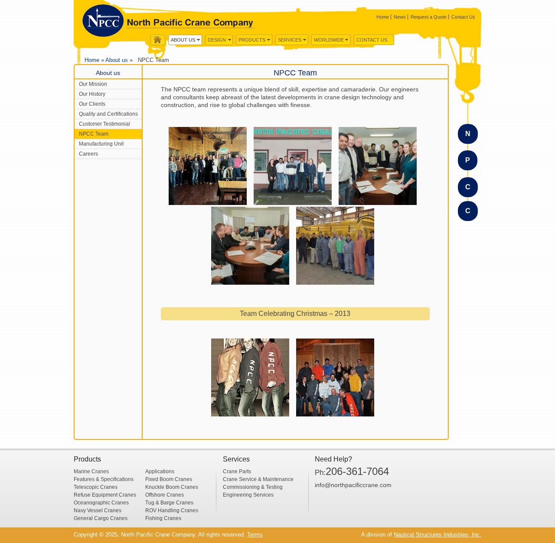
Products (251, 39)
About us (183, 39)
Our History (92, 94)
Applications (159, 471)
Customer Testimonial (104, 124)
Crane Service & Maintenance (258, 479)
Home (382, 17)
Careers (88, 154)
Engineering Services (248, 495)
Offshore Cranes (164, 495)
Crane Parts (237, 471)
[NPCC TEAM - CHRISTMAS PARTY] (250, 377)
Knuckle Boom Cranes (171, 487)
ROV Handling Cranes (171, 510)
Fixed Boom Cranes (168, 479)
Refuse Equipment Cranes (105, 495)
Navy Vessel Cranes (97, 510)
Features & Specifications (104, 479)
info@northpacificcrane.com (353, 484)
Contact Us (463, 17)
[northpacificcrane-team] (293, 166)
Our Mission (93, 84)
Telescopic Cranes (96, 487)
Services (289, 39)
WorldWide (329, 39)
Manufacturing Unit (101, 144)
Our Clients (92, 104)
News (400, 17)
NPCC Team (93, 134)
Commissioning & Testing (253, 487)
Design (217, 39)
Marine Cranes (91, 471)
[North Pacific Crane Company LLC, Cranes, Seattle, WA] (347, 508)
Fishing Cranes (163, 518)
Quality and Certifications (108, 114)
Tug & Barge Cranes (169, 503)
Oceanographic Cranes (101, 503)
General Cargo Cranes (100, 518)
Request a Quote (429, 17)
